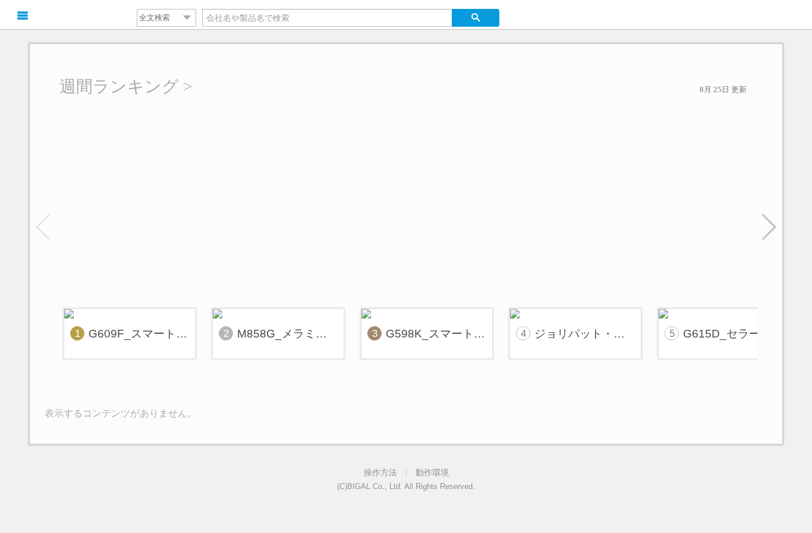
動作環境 (432, 472)
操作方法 (380, 472)
